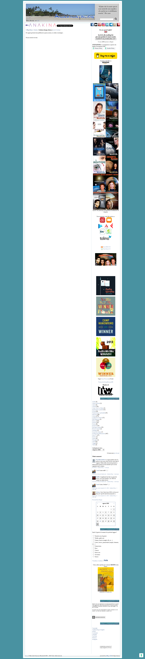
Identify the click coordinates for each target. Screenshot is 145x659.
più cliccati (116, 453)
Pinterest (94, 637)
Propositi (94, 425)
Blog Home (30, 30)
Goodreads (95, 633)
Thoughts (94, 440)
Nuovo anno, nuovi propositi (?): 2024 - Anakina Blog (104, 488)
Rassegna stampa (96, 427)
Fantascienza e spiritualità (98, 413)
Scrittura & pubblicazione (98, 433)
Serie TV (94, 435)
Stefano (98, 492)
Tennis (94, 438)
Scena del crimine (96, 432)
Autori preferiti (96, 403)
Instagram (94, 639)
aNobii (94, 631)
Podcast (94, 422)
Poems (94, 424)
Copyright (94, 628)
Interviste (94, 414)
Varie (93, 441)
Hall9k (98, 477)
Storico (36, 30)
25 (100, 521)
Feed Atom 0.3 (107, 249)
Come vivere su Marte (97, 408)
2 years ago (116, 474)
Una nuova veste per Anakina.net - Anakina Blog (102, 474)
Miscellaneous (95, 419)
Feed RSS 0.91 (107, 247)
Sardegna (94, 430)
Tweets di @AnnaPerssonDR (105, 382)
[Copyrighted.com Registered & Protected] (99, 618)
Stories (94, 437)
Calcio (93, 405)
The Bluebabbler (100, 459)
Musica (94, 421)
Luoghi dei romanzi (97, 417)
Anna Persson (104, 379)
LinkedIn (94, 634)
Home (26, 655)
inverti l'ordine (56, 30)
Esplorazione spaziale (97, 409)
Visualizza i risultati (97, 561)
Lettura (94, 416)
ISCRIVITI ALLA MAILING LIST (105, 39)
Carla (38, 20)
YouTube (94, 636)
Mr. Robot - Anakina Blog (97, 467)
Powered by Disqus (97, 500)
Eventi (93, 411)
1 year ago (106, 467)
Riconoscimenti (96, 429)
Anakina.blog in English (98, 630)
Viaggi (94, 443)
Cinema (94, 406)
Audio (93, 401)
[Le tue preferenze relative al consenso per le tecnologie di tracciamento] (141, 655)
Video (93, 444)
